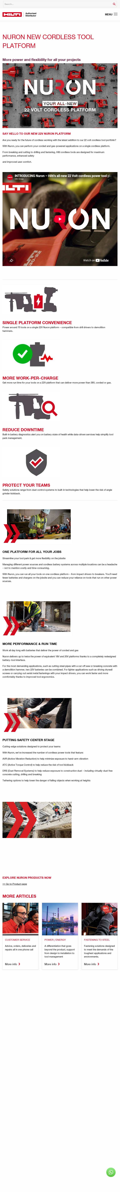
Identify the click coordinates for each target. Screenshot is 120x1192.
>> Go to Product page (14, 883)
